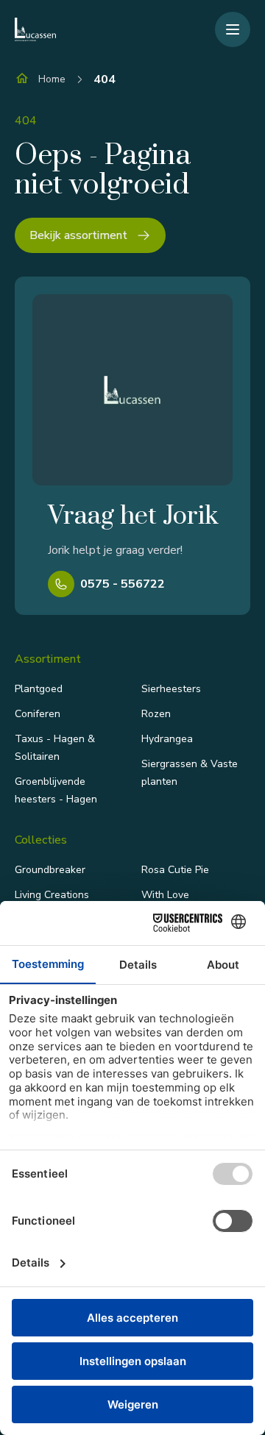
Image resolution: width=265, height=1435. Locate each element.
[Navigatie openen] (232, 29)
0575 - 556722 (122, 584)
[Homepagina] (35, 29)
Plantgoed (39, 689)
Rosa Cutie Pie (175, 870)
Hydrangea (167, 739)
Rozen (156, 714)
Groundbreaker (50, 870)
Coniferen (37, 714)
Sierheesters (171, 689)
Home (52, 79)
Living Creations (52, 895)
